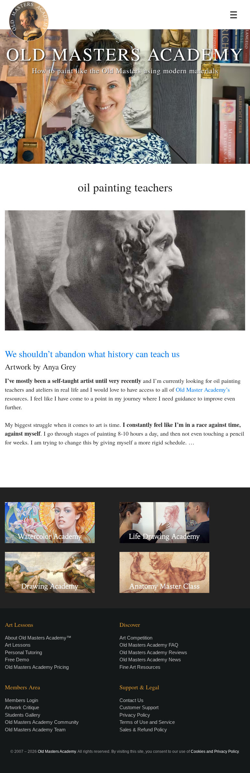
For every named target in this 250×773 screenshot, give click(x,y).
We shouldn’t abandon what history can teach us (92, 353)
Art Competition (135, 637)
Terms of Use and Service (147, 722)
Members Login (21, 700)
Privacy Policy (134, 715)
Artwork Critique (22, 707)
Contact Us (131, 700)
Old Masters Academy (57, 751)
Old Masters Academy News (150, 659)
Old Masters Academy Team (35, 729)
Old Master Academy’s (203, 389)
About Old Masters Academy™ (38, 637)
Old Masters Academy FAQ (148, 645)
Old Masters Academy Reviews (153, 652)
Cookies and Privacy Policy (215, 751)
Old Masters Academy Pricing (37, 667)
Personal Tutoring (23, 652)
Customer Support (139, 707)
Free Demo (17, 659)
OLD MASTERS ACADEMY (125, 53)
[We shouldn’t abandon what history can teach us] (125, 270)
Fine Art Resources (139, 667)
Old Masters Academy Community (42, 722)
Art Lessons (18, 645)
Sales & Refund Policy (143, 729)
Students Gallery (22, 715)
